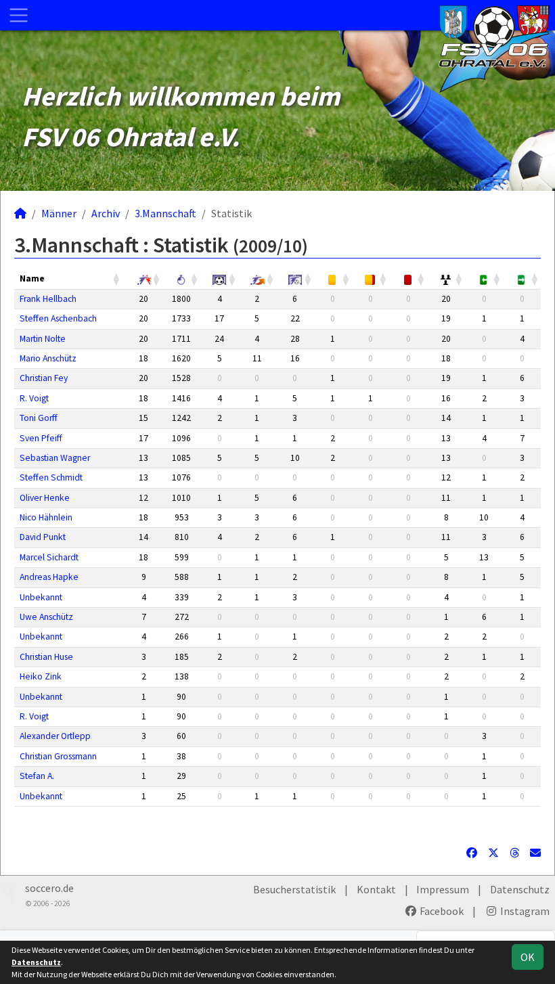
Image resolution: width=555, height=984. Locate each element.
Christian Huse (46, 657)
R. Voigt (34, 398)
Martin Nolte (43, 338)
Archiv (105, 213)
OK (527, 957)
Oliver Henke (45, 498)
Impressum (442, 889)
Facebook (441, 911)
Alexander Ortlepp (55, 736)
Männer (58, 213)
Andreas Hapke (49, 577)
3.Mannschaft (165, 213)
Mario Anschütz (48, 358)
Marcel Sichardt (49, 557)
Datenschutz (520, 889)
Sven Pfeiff (41, 438)
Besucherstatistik (294, 889)
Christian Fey (44, 378)
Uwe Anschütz (46, 617)
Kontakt (376, 889)
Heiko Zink (41, 676)
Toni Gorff (39, 418)
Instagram (524, 911)
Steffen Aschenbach (58, 318)
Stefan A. (37, 776)
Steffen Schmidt (51, 477)
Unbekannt (41, 597)
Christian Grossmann (58, 756)
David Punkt (43, 537)
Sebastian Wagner (55, 458)
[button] (117, 278)
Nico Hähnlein (46, 517)
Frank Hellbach (48, 299)
